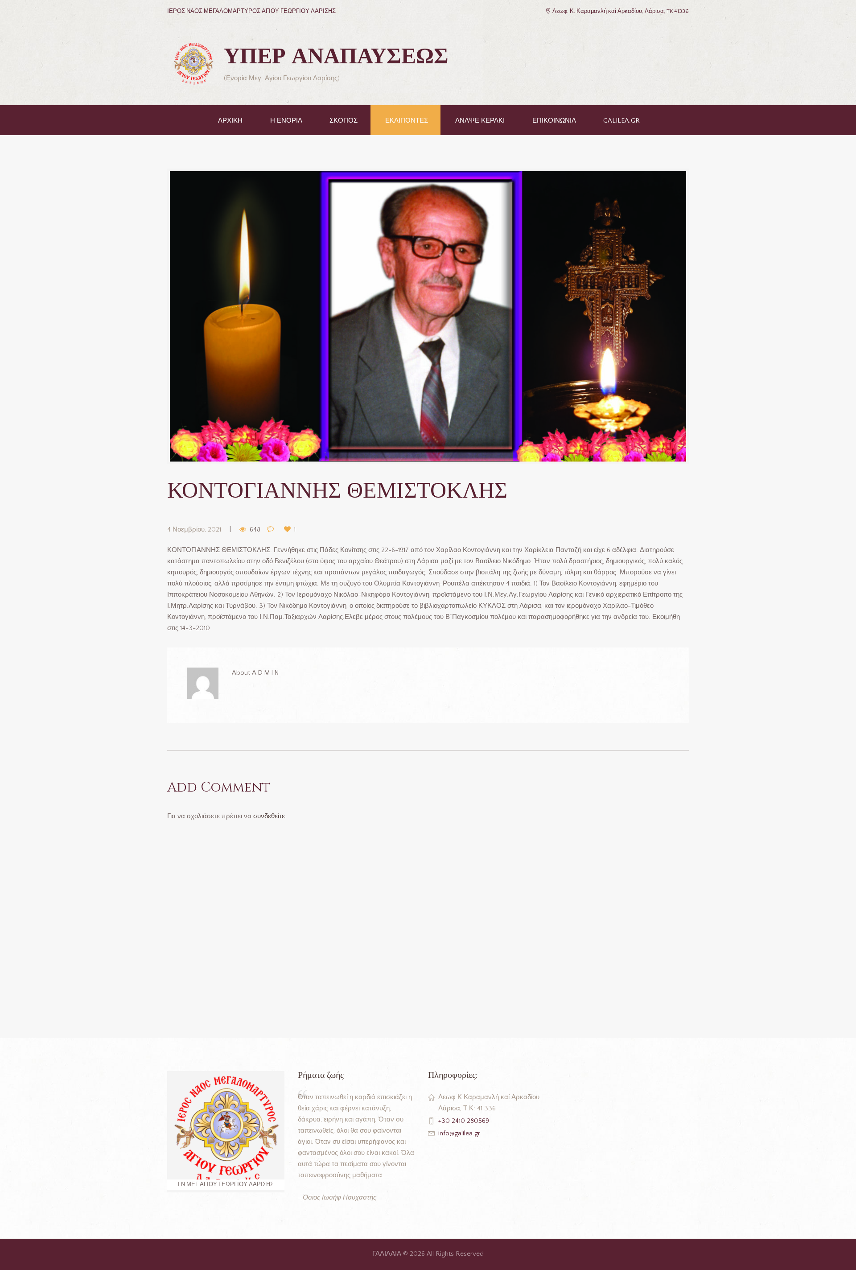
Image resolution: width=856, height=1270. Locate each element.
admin (266, 672)
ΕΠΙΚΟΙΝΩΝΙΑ (554, 120)
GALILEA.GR (621, 120)
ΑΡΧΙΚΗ (230, 120)
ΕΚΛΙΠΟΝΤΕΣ (406, 120)
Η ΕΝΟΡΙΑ (286, 120)
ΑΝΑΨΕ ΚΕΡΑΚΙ (480, 120)
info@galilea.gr (459, 1133)
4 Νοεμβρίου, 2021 (194, 529)
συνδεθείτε (269, 816)
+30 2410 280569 (463, 1121)
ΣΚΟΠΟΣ (343, 120)
